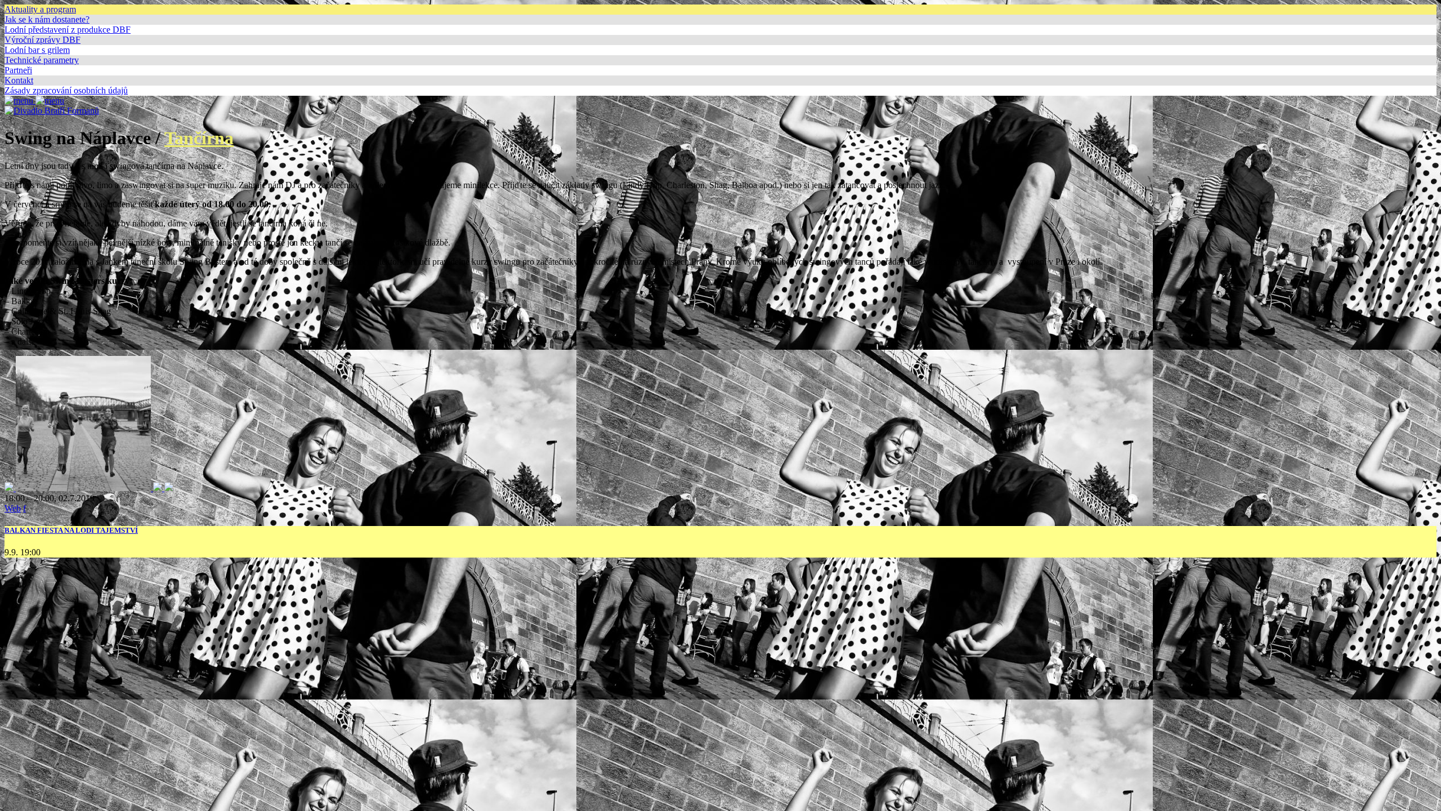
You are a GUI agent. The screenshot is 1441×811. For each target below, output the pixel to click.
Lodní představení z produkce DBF (68, 29)
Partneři (18, 70)
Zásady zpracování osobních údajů (66, 90)
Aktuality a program (40, 9)
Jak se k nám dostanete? (47, 19)
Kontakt (19, 80)
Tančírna (199, 138)
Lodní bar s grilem (37, 50)
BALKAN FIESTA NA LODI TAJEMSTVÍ (71, 530)
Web (13, 508)
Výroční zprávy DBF (42, 39)
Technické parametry (42, 60)
